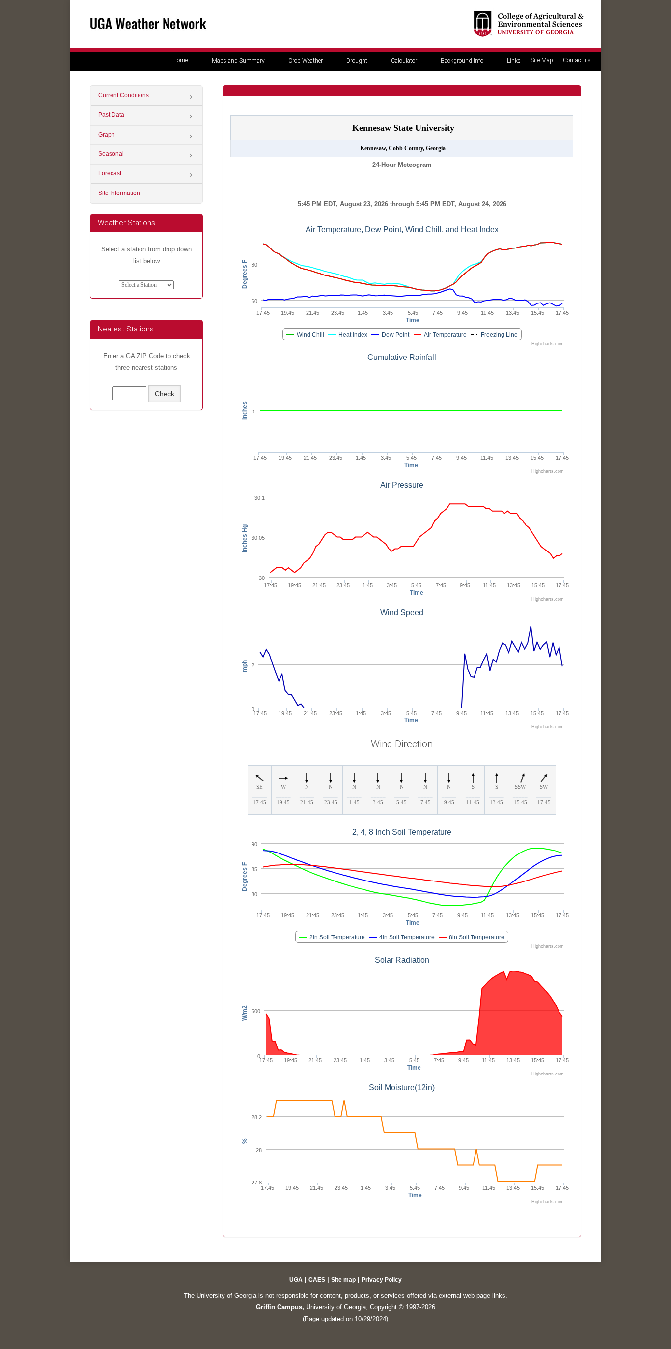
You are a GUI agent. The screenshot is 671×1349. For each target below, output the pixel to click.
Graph (106, 134)
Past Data (111, 114)
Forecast (109, 173)
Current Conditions (123, 95)
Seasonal (111, 153)
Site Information (119, 193)
